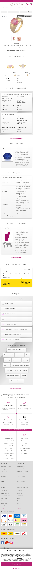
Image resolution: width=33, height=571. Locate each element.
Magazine (24, 446)
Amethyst (19, 493)
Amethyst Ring (5, 493)
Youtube (7, 542)
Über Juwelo (24, 438)
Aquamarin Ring (5, 496)
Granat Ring (4, 503)
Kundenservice (9, 438)
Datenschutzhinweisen (21, 560)
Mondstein (20, 506)
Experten (24, 443)
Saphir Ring (6, 365)
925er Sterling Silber (8, 106)
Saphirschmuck (19, 355)
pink (3, 131)
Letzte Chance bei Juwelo (16, 381)
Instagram (11, 542)
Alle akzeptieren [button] (16, 564)
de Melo (19, 109)
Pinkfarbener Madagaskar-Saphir (23, 119)
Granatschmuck (21, 481)
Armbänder (4, 471)
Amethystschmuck (22, 469)
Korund (24, 375)
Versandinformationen (8, 453)
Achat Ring (4, 491)
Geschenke (23, 12)
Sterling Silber (21, 102)
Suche (30, 7)
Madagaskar (20, 131)
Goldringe (3, 481)
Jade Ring (3, 506)
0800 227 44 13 (8, 424)
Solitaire (4, 109)
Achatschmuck (21, 466)
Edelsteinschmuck (13, 12)
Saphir (4, 118)
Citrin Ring (4, 498)
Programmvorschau (24, 448)
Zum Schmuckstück (15, 138)
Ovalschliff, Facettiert (8, 128)
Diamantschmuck (21, 479)
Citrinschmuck (21, 476)
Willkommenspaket (8, 443)
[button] (2, 4)
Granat (19, 503)
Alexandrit (20, 491)
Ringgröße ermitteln (8, 458)
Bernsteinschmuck (22, 474)
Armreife (3, 474)
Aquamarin (20, 496)
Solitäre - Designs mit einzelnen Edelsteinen (16, 370)
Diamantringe (4, 479)
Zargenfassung (21, 128)
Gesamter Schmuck (6, 466)
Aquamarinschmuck (22, 471)
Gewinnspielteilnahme (9, 446)
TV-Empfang (8, 448)
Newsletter (24, 451)
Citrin (18, 501)
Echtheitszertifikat (9, 441)
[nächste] (29, 73)
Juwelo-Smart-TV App (9, 451)
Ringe (27, 355)
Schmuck (4, 12)
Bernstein (19, 498)
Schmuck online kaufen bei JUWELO (16, 350)
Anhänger (3, 469)
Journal (23, 453)
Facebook (2, 542)
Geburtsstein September (13, 375)
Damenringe (7, 360)
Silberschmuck (16, 360)
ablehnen (19, 558)
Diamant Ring (4, 501)
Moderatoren (24, 441)
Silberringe (26, 360)
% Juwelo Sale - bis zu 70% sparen (20, 365)
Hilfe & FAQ (9, 456)
